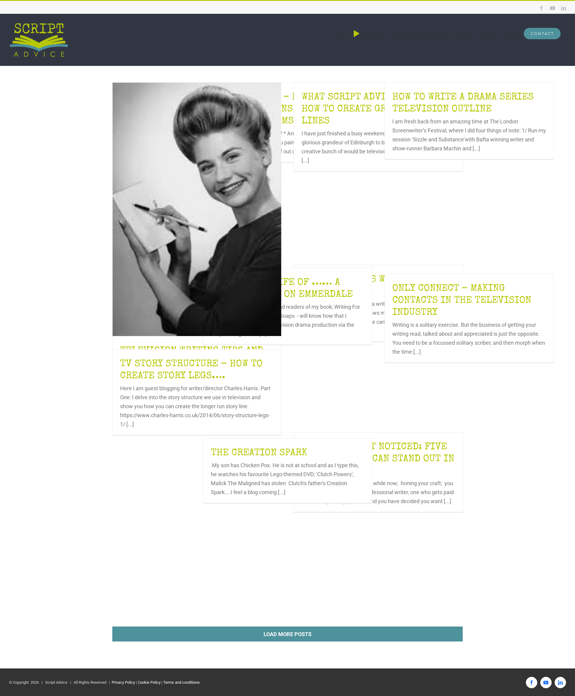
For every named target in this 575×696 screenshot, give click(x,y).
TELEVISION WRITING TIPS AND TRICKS (196, 209)
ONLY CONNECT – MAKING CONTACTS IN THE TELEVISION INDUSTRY (461, 301)
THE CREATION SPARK (259, 453)
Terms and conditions (181, 682)
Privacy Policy (123, 682)
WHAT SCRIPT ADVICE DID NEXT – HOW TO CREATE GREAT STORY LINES (377, 109)
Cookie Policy (149, 682)
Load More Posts (287, 634)
